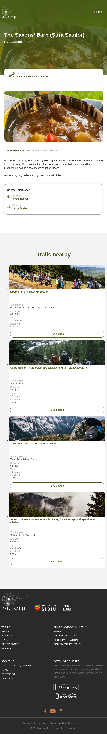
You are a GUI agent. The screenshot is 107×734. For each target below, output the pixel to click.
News (57, 631)
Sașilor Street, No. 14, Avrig (33, 76)
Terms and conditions (35, 723)
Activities (8, 635)
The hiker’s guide (66, 635)
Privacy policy (76, 723)
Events (6, 640)
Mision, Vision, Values (16, 665)
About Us (7, 661)
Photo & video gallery (70, 627)
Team (4, 670)
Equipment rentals (67, 644)
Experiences (10, 644)
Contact (7, 678)
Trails (5, 627)
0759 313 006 (21, 199)
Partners (8, 674)
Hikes (5, 631)
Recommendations (66, 640)
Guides (6, 648)
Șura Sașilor (20, 208)
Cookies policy (57, 723)
